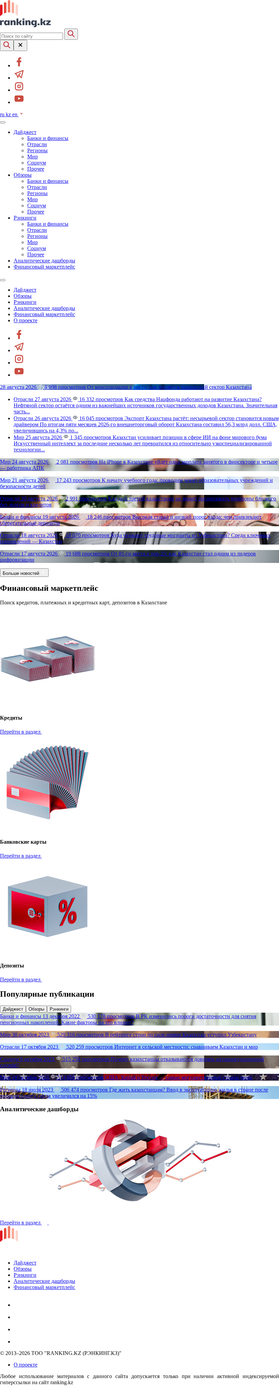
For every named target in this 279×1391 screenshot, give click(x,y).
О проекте (25, 320)
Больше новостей (21, 573)
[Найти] (71, 34)
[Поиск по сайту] (7, 45)
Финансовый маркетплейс (44, 267)
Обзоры (23, 175)
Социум (36, 163)
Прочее (35, 169)
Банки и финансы (47, 138)
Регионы (37, 150)
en (15, 114)
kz (9, 114)
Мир (32, 156)
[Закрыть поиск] (20, 45)
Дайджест (25, 132)
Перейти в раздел (21, 732)
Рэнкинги (25, 218)
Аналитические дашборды (44, 260)
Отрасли (37, 144)
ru (3, 114)
